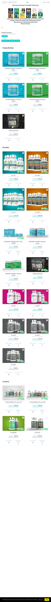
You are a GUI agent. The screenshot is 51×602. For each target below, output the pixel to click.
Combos (17, 40)
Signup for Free (11, 2)
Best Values (5, 36)
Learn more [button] (40, 599)
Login (4, 2)
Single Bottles (5, 40)
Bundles (11, 40)
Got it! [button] (46, 599)
